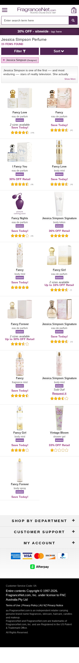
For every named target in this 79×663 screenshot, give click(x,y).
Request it (59, 393)
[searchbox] (35, 20)
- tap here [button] (39, 31)
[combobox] (39, 20)
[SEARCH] (73, 20)
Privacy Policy (30, 605)
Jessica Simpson (21, 60)
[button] (4, 10)
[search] (67, 10)
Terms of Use (13, 605)
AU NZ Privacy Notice (51, 605)
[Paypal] (63, 555)
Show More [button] (70, 79)
